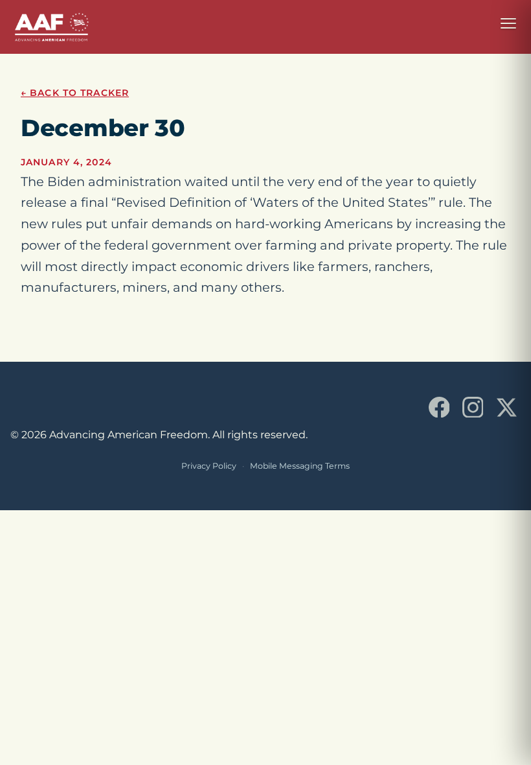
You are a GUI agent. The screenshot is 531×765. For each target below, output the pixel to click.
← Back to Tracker (75, 93)
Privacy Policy (208, 466)
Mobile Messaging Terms (300, 466)
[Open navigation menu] (508, 23)
